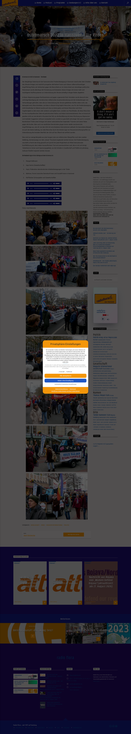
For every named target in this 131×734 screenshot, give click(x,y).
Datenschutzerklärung (61, 389)
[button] (65, 376)
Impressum (73, 389)
